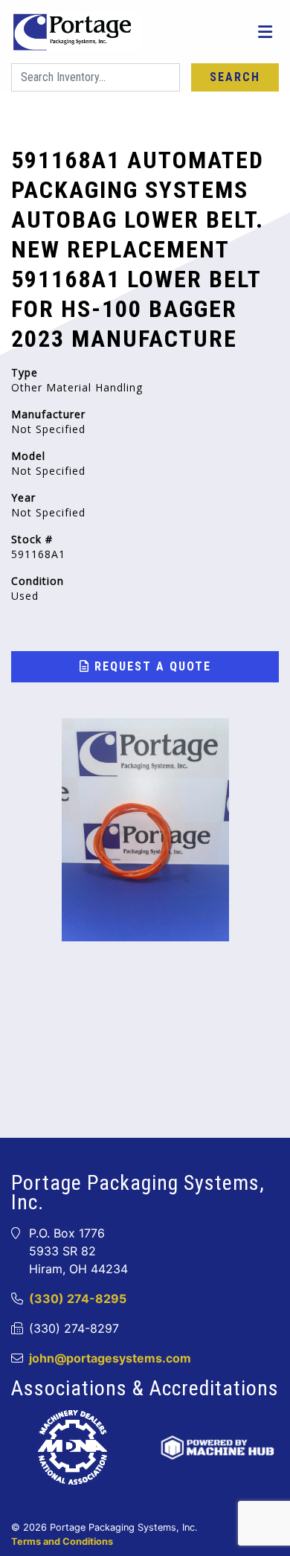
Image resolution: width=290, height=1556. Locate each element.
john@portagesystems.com (110, 1358)
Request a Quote (150, 666)
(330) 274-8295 (77, 1298)
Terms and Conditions (62, 1541)
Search (235, 77)
